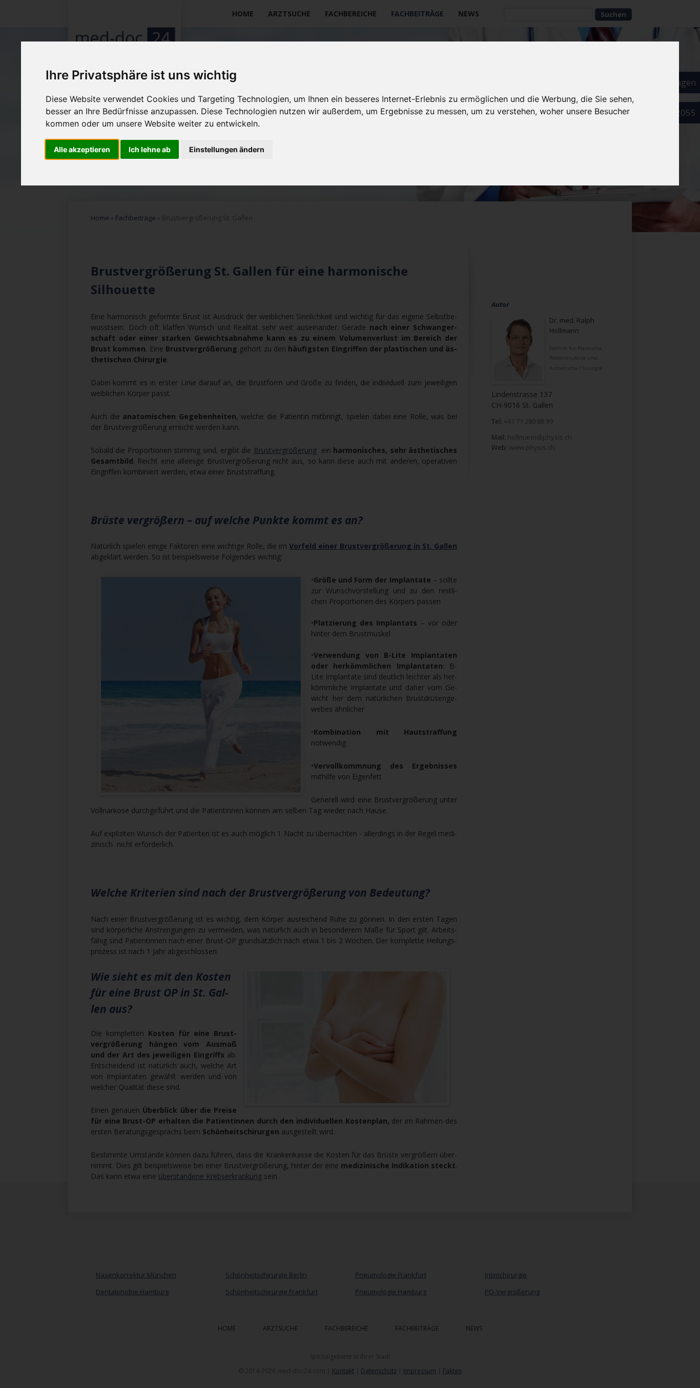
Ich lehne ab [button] (150, 149)
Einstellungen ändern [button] (226, 149)
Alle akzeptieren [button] (82, 149)
